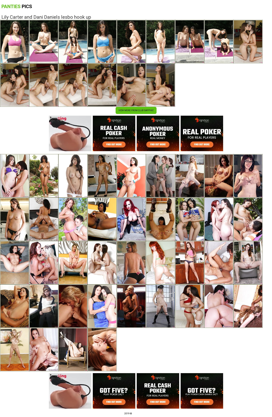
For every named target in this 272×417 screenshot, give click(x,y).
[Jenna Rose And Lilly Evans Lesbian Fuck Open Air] (189, 219)
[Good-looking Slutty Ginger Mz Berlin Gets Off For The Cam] (131, 219)
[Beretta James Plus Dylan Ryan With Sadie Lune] (131, 306)
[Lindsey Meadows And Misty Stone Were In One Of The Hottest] (218, 262)
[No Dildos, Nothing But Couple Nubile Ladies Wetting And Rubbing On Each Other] (14, 176)
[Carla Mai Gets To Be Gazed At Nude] (73, 349)
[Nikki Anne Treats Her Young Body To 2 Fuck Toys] (131, 176)
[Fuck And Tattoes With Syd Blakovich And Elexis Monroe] (73, 219)
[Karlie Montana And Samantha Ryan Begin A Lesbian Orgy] (102, 262)
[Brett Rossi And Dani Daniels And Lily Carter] (14, 349)
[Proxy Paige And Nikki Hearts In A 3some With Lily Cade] (43, 306)
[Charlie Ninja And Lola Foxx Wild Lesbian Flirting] (14, 306)
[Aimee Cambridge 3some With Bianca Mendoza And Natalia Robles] (14, 219)
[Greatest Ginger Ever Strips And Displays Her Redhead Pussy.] (160, 262)
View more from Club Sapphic (136, 110)
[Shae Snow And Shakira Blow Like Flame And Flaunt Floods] (248, 262)
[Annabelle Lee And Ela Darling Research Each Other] (189, 176)
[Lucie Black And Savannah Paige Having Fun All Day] (14, 262)
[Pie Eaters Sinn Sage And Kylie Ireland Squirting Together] (218, 219)
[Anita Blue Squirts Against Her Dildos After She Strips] (73, 262)
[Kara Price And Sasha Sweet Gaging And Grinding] (248, 176)
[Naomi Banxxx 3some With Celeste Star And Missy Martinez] (43, 176)
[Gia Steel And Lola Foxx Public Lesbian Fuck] (248, 219)
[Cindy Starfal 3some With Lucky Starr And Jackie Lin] (102, 176)
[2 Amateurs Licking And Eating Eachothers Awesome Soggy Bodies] (43, 349)
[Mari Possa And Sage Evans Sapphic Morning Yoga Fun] (102, 349)
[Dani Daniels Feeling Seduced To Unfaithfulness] (189, 262)
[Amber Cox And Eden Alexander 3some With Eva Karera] (160, 219)
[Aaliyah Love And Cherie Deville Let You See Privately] (73, 306)
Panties (16, 6)
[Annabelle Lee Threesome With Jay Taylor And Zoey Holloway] (160, 176)
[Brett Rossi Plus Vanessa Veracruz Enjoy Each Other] (218, 176)
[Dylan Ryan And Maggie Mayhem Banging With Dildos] (131, 262)
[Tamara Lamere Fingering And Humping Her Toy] (102, 219)
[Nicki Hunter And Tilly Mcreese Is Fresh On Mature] (189, 306)
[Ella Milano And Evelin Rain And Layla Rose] (73, 176)
